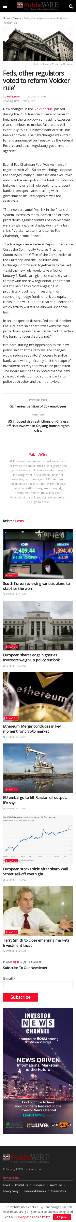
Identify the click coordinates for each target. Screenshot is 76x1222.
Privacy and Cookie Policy (33, 1217)
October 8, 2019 (36, 96)
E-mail (9, 978)
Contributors (58, 1191)
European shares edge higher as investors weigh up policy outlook (31, 657)
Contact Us (21, 1185)
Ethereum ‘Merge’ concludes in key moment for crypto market (32, 729)
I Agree (62, 1217)
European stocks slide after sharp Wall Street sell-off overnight (35, 871)
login (16, 962)
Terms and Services (35, 1191)
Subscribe (21, 997)
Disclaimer (39, 1185)
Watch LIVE (56, 1185)
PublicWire (13, 96)
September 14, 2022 (15, 808)
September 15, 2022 (15, 594)
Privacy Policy (10, 1191)
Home (6, 18)
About (6, 1185)
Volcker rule (43, 109)
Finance (17, 18)
